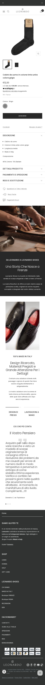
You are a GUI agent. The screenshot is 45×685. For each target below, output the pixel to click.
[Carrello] (41, 11)
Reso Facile (12, 194)
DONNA (4, 564)
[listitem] (28, 664)
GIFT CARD (6, 572)
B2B (3, 607)
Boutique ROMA (7, 599)
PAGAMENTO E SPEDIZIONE (15, 175)
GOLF (4, 568)
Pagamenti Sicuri (13, 200)
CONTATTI (5, 623)
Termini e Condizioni (8, 677)
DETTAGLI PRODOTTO (13, 169)
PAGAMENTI (6, 635)
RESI (3, 639)
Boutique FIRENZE (8, 595)
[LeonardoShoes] (12, 663)
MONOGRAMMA (7, 643)
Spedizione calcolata (10, 91)
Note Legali (35, 677)
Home (4, 513)
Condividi (6, 127)
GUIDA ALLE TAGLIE (9, 627)
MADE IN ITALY (7, 591)
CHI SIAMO (6, 587)
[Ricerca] (8, 11)
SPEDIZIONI (6, 631)
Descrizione (9, 135)
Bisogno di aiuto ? (35, 127)
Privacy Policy (18, 677)
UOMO (4, 560)
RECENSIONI (6, 603)
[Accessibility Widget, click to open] (4, 671)
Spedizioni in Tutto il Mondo (17, 189)
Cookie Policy (27, 677)
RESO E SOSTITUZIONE (13, 180)
